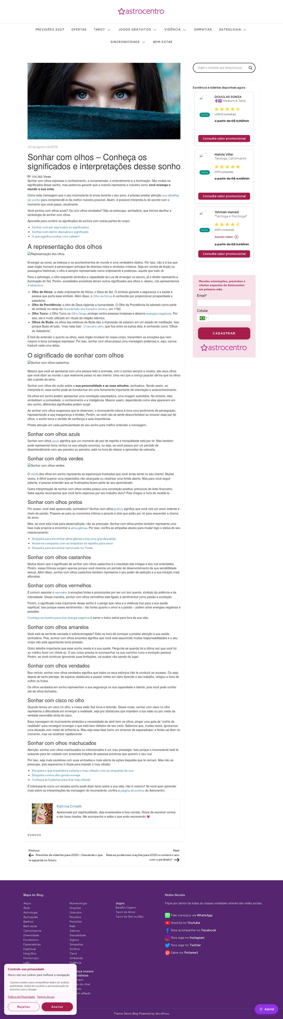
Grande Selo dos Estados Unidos (85, 309)
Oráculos (76, 912)
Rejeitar (23, 1006)
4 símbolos (35, 285)
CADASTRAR (224, 333)
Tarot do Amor (125, 912)
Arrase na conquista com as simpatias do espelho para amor (72, 543)
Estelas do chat (80, 984)
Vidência (172, 29)
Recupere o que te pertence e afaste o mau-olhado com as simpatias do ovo (83, 770)
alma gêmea (79, 528)
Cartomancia (32, 931)
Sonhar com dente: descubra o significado (60, 232)
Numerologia (78, 903)
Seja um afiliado (80, 993)
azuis (55, 441)
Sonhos (34, 835)
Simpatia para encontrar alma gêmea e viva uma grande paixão (74, 539)
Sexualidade (78, 935)
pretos (118, 509)
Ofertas (79, 29)
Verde (34, 474)
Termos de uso (45, 996)
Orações (75, 908)
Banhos (28, 921)
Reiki (72, 926)
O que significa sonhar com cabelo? (56, 236)
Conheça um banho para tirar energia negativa (58, 618)
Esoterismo (31, 940)
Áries (26, 908)
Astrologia (230, 29)
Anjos (27, 903)
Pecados (75, 917)
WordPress (162, 1013)
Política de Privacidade (21, 996)
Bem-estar (163, 42)
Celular (202, 311)
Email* (202, 296)
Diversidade (31, 935)
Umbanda (76, 958)
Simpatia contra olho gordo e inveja (56, 775)
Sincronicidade (125, 42)
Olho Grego (79, 313)
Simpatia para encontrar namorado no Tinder (62, 548)
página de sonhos (132, 790)
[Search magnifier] (250, 68)
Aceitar (57, 1006)
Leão (26, 962)
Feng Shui (29, 953)
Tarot (99, 29)
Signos (74, 940)
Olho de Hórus (102, 296)
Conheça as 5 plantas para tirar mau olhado (61, 780)
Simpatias (203, 29)
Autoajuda (30, 917)
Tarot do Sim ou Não (130, 916)
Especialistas (32, 944)
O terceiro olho (93, 326)
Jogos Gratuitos (135, 29)
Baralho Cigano (126, 907)
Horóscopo (31, 958)
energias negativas (158, 313)
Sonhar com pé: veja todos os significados (60, 227)
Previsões (76, 921)
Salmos (75, 931)
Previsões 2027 (50, 29)
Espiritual (29, 949)
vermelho (61, 592)
